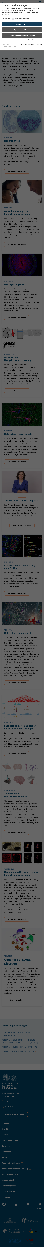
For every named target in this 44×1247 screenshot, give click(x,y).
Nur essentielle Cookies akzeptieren (22, 35)
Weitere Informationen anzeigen (21, 40)
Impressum (24, 44)
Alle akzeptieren (22, 24)
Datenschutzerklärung (35, 44)
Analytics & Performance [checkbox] (22, 19)
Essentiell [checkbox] (8, 19)
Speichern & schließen (22, 30)
